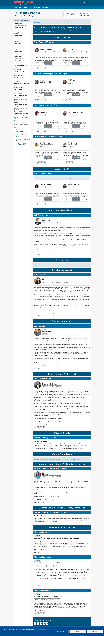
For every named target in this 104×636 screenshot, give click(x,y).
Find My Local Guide (35, 7)
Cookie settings (60, 631)
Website (43, 51)
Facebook (49, 51)
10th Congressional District (21, 65)
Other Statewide (18, 23)
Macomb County (18, 89)
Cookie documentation (6, 633)
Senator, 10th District (19, 77)
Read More (48, 63)
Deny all (78, 631)
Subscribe (88, 3)
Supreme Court (18, 56)
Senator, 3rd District (19, 71)
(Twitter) (56, 51)
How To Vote (45, 7)
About (20, 7)
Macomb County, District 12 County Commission (21, 105)
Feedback (26, 7)
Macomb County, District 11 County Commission (21, 96)
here (39, 22)
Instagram (59, 282)
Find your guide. (34, 16)
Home (15, 7)
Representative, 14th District (21, 83)
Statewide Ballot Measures (21, 113)
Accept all (94, 631)
